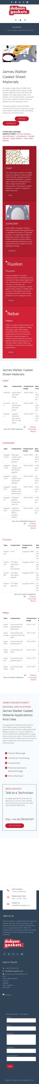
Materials (21, 119)
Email (9, 1025)
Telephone (10, 1047)
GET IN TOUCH (14, 825)
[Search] (15, 20)
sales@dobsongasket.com (14, 971)
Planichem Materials (23, 134)
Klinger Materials (16, 138)
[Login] (20, 20)
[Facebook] (12, 2)
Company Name (12, 1056)
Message (10, 1033)
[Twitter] (16, 2)
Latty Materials (21, 136)
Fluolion (11, 300)
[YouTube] (27, 2)
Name (9, 1017)
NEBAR (10, 352)
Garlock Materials (9, 136)
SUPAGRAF (12, 251)
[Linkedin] (20, 2)
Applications (11, 123)
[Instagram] (23, 2)
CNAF (10, 195)
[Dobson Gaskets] (19, 11)
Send (10, 1066)
